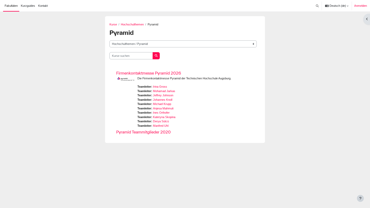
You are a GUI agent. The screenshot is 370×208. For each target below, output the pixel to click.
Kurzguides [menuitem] (28, 5)
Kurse (113, 24)
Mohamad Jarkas (164, 91)
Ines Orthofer (161, 112)
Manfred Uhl (160, 125)
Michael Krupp (162, 104)
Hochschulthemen (132, 24)
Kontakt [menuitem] (43, 5)
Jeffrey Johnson (163, 95)
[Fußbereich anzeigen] (360, 198)
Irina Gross (160, 86)
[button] (317, 6)
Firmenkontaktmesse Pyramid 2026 (148, 73)
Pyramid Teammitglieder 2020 (143, 132)
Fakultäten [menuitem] (11, 5)
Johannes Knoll (162, 99)
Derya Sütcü (161, 121)
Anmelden (360, 5)
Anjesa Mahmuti (163, 108)
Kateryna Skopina (164, 117)
